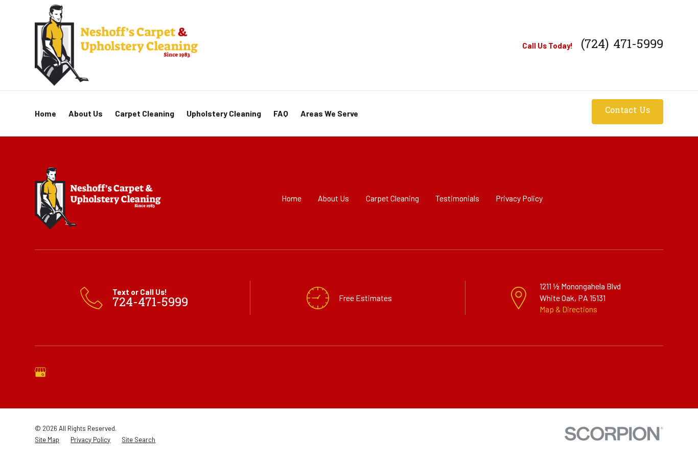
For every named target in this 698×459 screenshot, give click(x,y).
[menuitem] (47, 439)
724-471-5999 (150, 303)
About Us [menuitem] (85, 113)
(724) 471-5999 (622, 45)
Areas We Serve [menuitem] (329, 113)
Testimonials (457, 198)
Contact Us (627, 111)
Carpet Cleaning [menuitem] (144, 113)
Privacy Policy (519, 198)
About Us (333, 198)
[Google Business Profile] (40, 372)
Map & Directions (568, 309)
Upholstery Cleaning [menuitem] (224, 113)
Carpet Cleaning (392, 198)
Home (291, 198)
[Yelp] (68, 372)
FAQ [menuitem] (280, 113)
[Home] (116, 45)
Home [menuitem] (45, 113)
